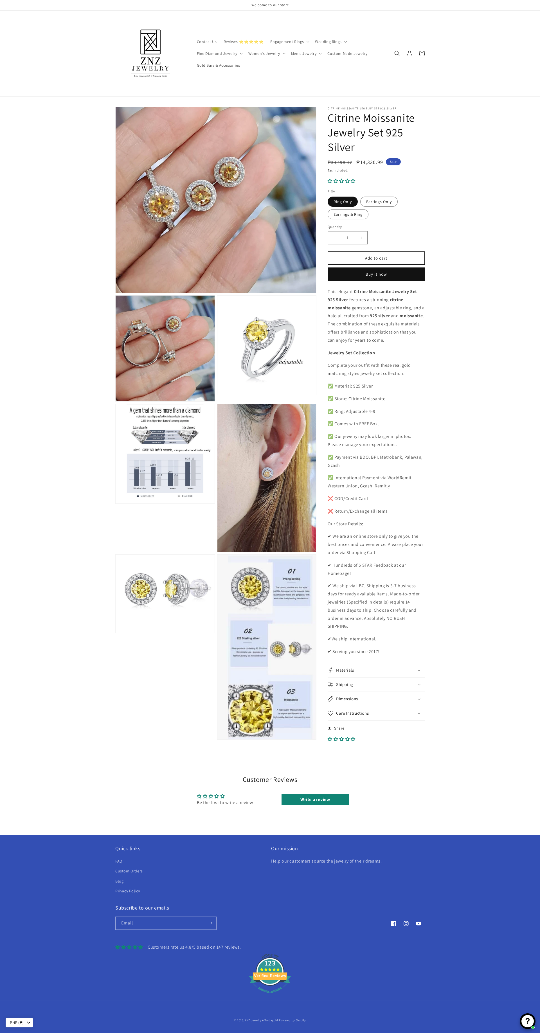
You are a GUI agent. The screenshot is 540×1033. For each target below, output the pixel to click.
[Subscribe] (210, 923)
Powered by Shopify (292, 1020)
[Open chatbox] (528, 1021)
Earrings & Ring (348, 214)
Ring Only (343, 201)
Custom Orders (129, 871)
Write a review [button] (315, 799)
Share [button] (339, 728)
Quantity (335, 226)
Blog (119, 881)
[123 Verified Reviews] (270, 996)
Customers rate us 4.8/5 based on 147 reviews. (194, 947)
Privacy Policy (127, 891)
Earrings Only (379, 201)
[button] (289, 42)
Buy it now (376, 274)
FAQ (118, 861)
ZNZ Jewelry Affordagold (261, 1020)
